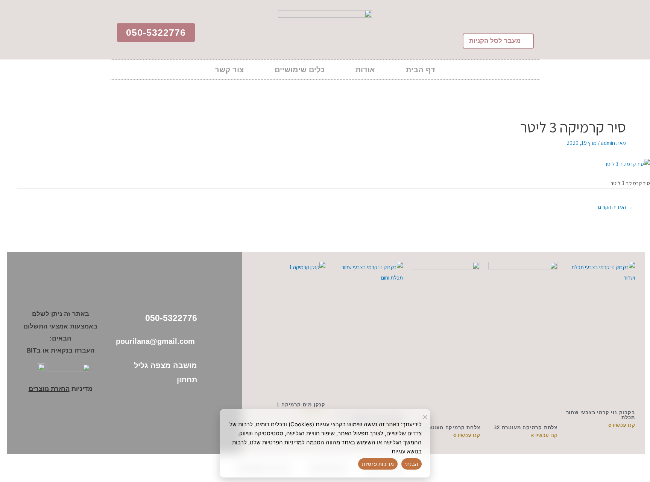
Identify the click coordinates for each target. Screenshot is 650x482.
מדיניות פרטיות (378, 464)
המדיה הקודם (615, 206)
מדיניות (61, 388)
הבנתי (411, 464)
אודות (365, 69)
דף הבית (420, 69)
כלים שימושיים (300, 69)
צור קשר (229, 69)
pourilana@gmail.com (156, 341)
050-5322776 (171, 318)
